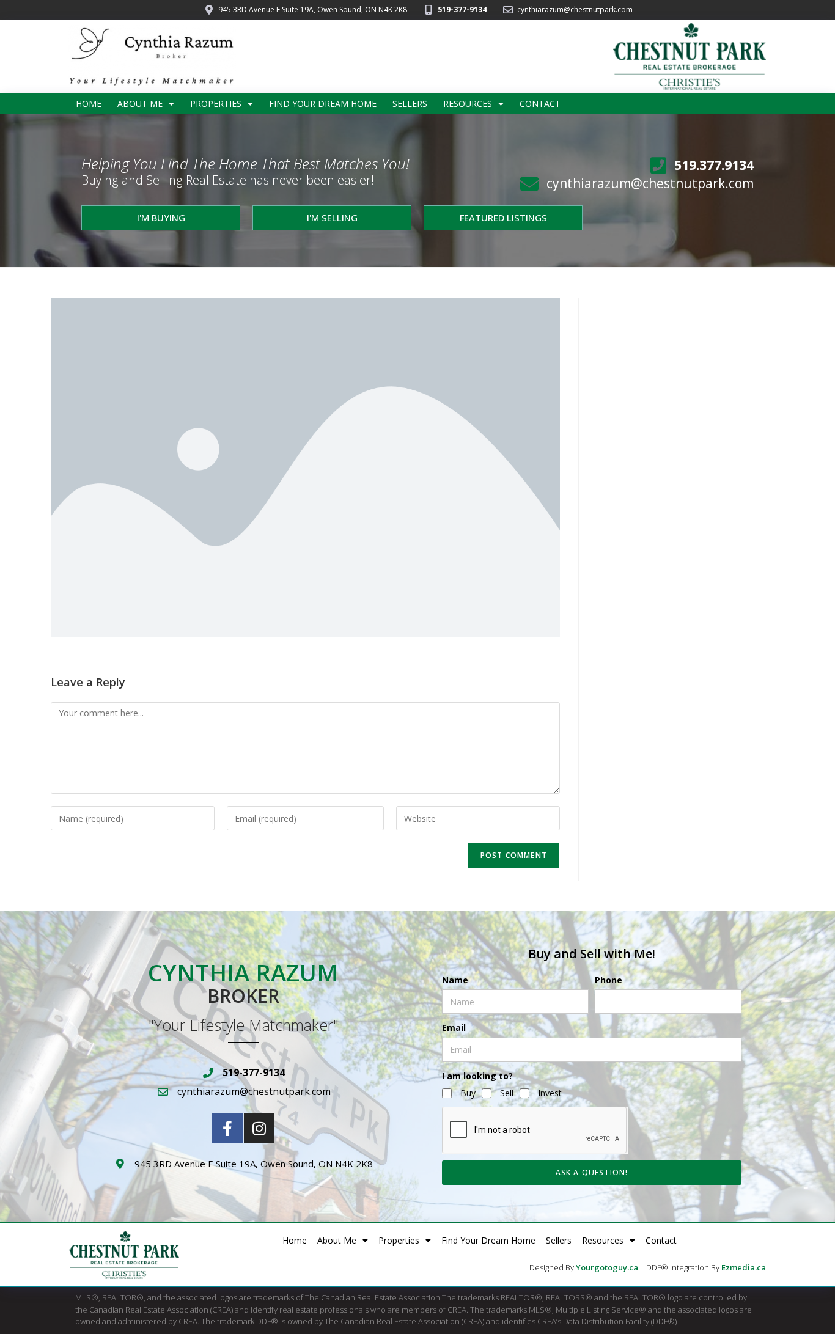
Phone (608, 980)
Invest (550, 1093)
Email (454, 1027)
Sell (506, 1093)
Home (88, 103)
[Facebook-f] (227, 1128)
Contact (540, 103)
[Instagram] (259, 1128)
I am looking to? (477, 1076)
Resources (467, 103)
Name (455, 980)
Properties (215, 103)
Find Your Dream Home (323, 103)
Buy (468, 1093)
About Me (140, 103)
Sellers (409, 103)
